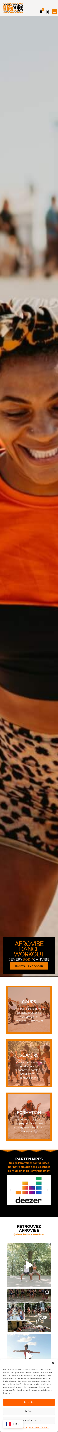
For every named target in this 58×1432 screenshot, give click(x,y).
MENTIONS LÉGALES (39, 1428)
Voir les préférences (29, 1420)
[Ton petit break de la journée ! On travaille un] (29, 1356)
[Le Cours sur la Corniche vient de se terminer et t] (29, 1265)
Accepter (29, 1402)
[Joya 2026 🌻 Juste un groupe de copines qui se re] (29, 1310)
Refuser (29, 1411)
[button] (53, 1363)
